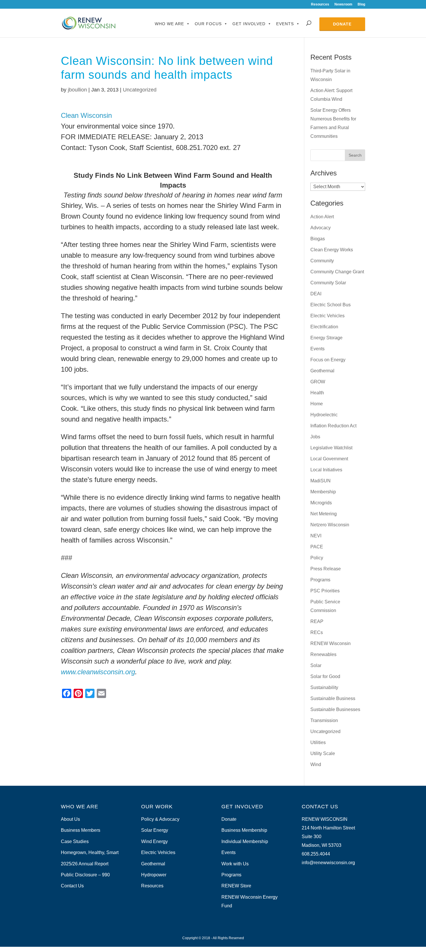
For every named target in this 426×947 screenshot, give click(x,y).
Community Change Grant (337, 271)
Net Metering (323, 513)
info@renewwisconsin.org (328, 862)
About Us (70, 819)
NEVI (315, 535)
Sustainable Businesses (335, 709)
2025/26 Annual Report (84, 863)
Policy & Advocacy (160, 819)
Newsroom (343, 4)
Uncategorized (139, 90)
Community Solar (328, 282)
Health (317, 392)
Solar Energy (154, 830)
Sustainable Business (332, 698)
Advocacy (320, 227)
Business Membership (244, 830)
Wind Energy (154, 841)
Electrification (324, 326)
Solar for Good (325, 676)
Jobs (315, 436)
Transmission (324, 720)
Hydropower (153, 874)
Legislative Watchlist (331, 447)
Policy (316, 557)
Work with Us (235, 863)
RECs (316, 632)
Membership (323, 491)
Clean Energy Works (331, 249)
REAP (316, 621)
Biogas (317, 238)
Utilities (318, 742)
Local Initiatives (326, 469)
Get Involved (248, 23)
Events (285, 23)
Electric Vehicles (327, 315)
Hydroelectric (324, 414)
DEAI (315, 293)
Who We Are (169, 23)
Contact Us (72, 885)
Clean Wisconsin (86, 115)
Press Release (325, 568)
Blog (361, 4)
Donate (342, 24)
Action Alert (322, 216)
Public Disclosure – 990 (85, 874)
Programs (320, 579)
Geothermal (322, 370)
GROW (317, 381)
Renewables (323, 654)
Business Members (80, 830)
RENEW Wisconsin (330, 643)
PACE (316, 546)
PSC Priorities (325, 590)
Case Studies (75, 841)
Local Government (329, 458)
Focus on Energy (327, 359)
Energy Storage (326, 337)
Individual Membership (244, 841)
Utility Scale (322, 753)
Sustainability (324, 687)
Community (322, 260)
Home (316, 403)
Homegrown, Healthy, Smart (90, 852)
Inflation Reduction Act (333, 425)
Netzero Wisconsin (329, 524)
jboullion (77, 90)
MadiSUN (320, 480)
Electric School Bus (330, 304)
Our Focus (208, 23)
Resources (320, 4)
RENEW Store (236, 885)
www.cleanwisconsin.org (98, 672)
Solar (315, 665)
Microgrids (321, 502)
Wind (315, 764)
